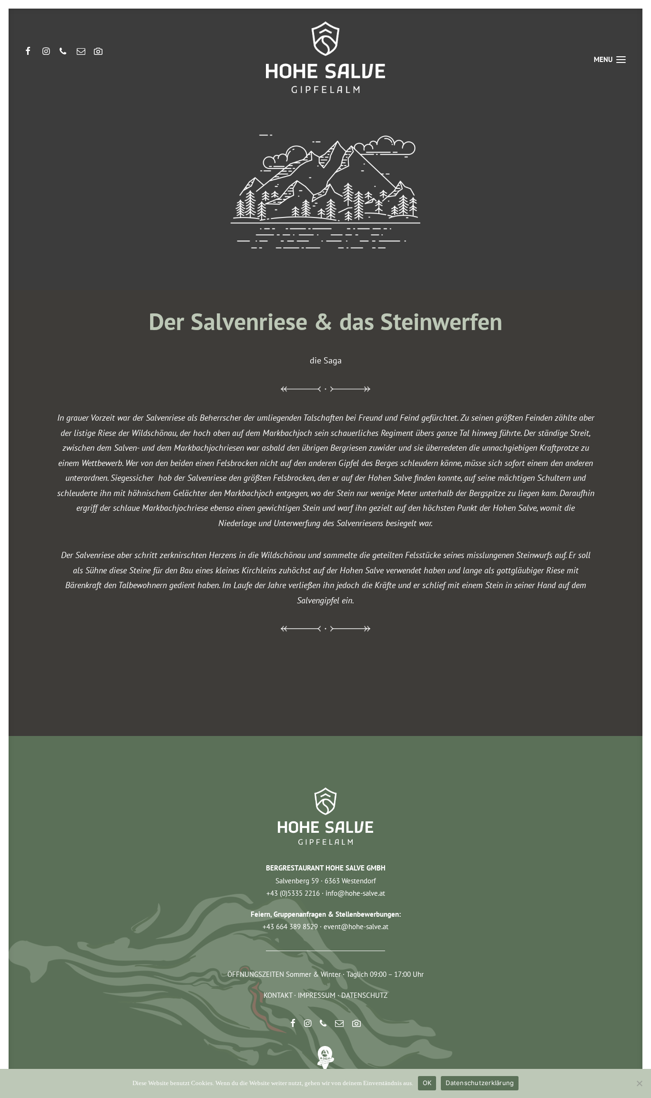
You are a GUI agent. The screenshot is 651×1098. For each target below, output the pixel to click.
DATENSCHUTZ (364, 995)
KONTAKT (278, 995)
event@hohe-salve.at (356, 926)
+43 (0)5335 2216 (293, 893)
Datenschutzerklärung (480, 1083)
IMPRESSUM (317, 995)
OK (427, 1083)
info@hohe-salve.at (355, 893)
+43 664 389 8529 (290, 926)
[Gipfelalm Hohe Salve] (325, 57)
